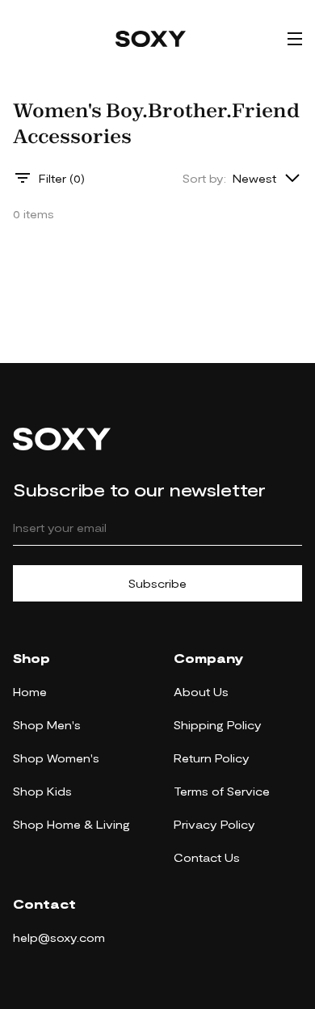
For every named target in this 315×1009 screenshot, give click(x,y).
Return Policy (212, 758)
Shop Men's (47, 725)
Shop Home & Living (71, 824)
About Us (201, 692)
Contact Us (207, 857)
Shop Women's (56, 758)
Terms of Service (222, 791)
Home (30, 692)
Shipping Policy (218, 725)
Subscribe (157, 583)
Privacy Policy (214, 824)
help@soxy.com (59, 937)
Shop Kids (42, 791)
